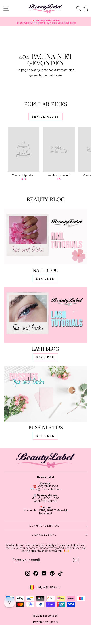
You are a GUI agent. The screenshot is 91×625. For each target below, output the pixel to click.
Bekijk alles (45, 116)
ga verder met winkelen (45, 75)
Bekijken (45, 278)
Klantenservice (44, 525)
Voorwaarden (44, 535)
